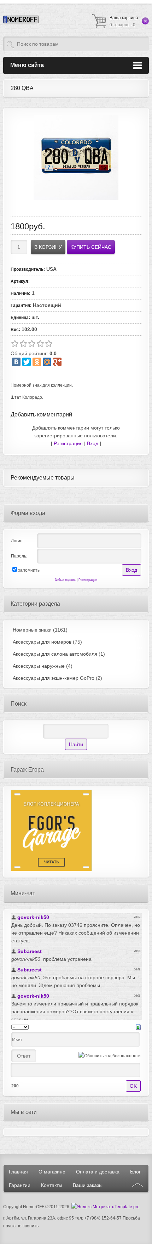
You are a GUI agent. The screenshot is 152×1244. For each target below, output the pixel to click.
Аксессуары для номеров (47, 642)
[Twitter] (26, 362)
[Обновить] (138, 1026)
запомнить (29, 570)
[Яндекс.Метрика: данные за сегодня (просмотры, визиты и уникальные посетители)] (90, 1207)
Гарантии (19, 1185)
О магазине (52, 1172)
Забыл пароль (65, 580)
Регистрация (68, 443)
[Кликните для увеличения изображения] (76, 157)
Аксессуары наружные (42, 666)
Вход (92, 443)
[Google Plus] (57, 362)
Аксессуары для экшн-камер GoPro (57, 678)
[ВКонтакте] (16, 362)
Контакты (51, 1185)
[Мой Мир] (47, 362)
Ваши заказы (88, 1185)
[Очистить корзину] (145, 20)
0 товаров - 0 (124, 21)
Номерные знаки (40, 630)
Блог (135, 1172)
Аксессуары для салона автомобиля (59, 654)
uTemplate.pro (126, 1206)
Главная (18, 1172)
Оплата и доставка (97, 1172)
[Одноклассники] (37, 362)
